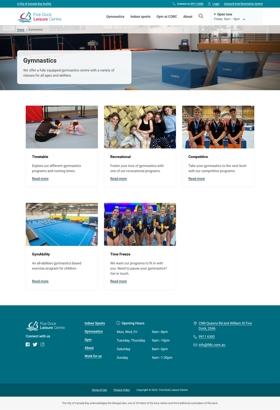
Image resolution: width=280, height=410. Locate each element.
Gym (88, 340)
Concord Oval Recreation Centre (243, 3)
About (187, 17)
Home (20, 29)
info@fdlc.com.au (212, 345)
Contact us (190, 3)
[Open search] (200, 17)
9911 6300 (207, 337)
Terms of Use (99, 389)
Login (216, 3)
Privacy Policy (122, 389)
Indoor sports (140, 17)
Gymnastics (115, 17)
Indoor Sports (95, 323)
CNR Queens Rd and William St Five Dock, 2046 (225, 325)
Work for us (93, 356)
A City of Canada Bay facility (34, 3)
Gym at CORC (167, 17)
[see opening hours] (244, 19)
